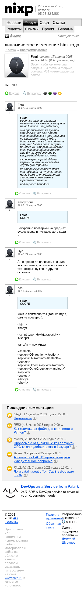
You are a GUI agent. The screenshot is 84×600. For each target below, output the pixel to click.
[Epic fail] (45, 93)
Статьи (59, 23)
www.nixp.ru (13, 578)
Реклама (65, 29)
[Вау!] (60, 93)
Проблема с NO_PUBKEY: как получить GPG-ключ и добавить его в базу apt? (44, 444)
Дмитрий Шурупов (68, 540)
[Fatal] (16, 76)
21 (37, 418)
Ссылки (31, 29)
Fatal (34, 56)
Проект (48, 29)
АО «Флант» (11, 520)
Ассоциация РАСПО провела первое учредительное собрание (42, 459)
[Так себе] (50, 93)
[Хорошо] (55, 93)
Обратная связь (53, 525)
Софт (44, 23)
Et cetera (10, 50)
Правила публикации (55, 516)
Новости (14, 23)
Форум (30, 23)
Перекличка (23, 418)
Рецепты (14, 29)
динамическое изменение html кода (42, 44)
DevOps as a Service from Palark (50, 486)
